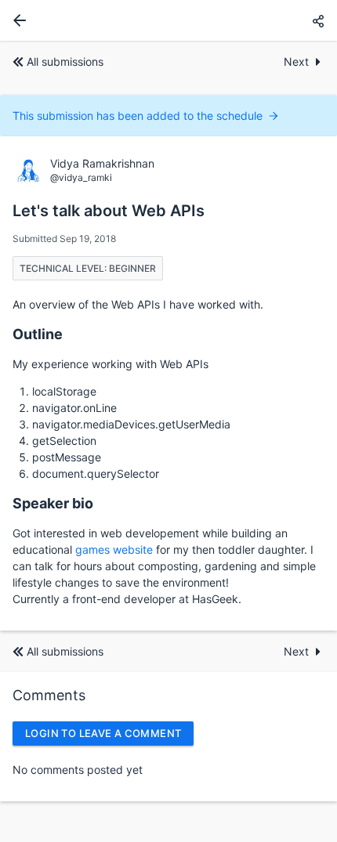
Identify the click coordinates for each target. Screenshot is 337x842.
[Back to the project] (16, 20)
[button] (318, 20)
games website (114, 549)
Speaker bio (53, 503)
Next (296, 61)
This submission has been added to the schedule (138, 115)
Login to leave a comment (103, 733)
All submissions (65, 61)
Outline (38, 334)
